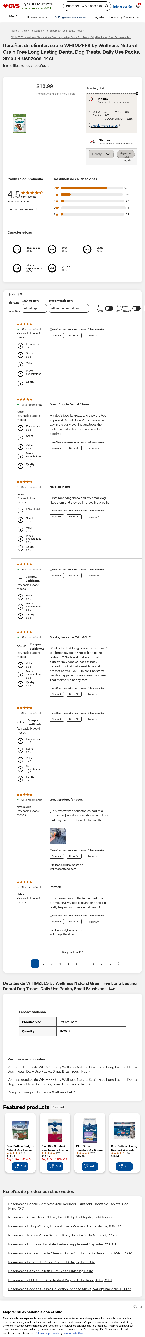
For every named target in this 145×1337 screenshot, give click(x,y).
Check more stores (104, 125)
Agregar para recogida (126, 155)
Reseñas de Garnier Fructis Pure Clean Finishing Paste (50, 1271)
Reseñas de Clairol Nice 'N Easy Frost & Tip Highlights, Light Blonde (60, 1217)
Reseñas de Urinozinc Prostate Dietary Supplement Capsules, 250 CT (62, 1244)
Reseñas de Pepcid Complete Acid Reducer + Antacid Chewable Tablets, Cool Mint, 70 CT (68, 1205)
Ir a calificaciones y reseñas (24, 65)
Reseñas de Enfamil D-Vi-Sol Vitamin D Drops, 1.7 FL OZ (51, 1262)
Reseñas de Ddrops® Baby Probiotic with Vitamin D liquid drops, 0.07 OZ (64, 1226)
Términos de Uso (72, 1333)
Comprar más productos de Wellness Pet (40, 1092)
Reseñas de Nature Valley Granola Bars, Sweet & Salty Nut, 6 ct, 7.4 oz (62, 1235)
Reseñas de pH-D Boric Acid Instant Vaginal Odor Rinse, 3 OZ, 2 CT (60, 1280)
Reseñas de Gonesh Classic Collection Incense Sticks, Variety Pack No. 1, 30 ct (69, 1289)
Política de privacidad (47, 1333)
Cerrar (137, 1306)
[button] (109, 308)
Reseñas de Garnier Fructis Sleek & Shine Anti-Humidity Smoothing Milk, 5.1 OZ (70, 1253)
